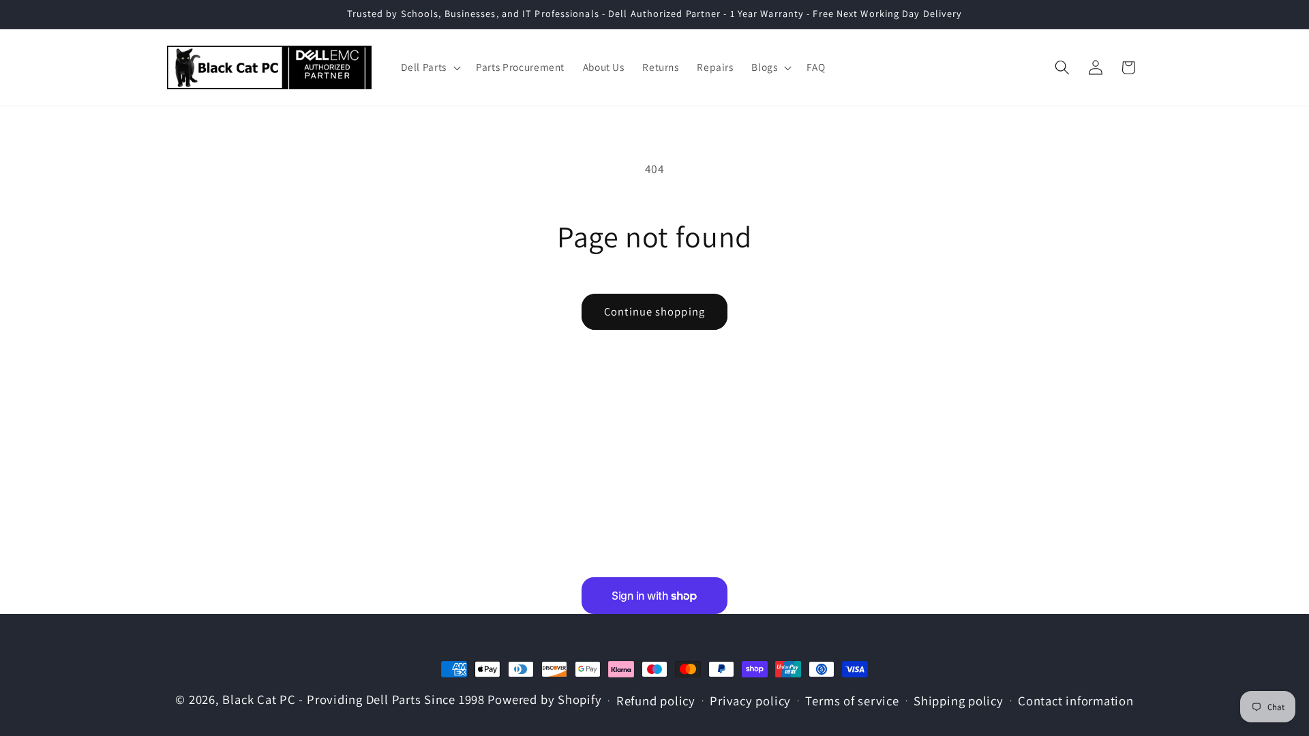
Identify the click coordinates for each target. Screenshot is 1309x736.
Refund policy (655, 700)
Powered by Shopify (544, 699)
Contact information (1076, 700)
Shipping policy (959, 700)
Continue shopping (654, 311)
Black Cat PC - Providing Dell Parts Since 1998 (353, 699)
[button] (429, 67)
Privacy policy (750, 700)
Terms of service (852, 700)
